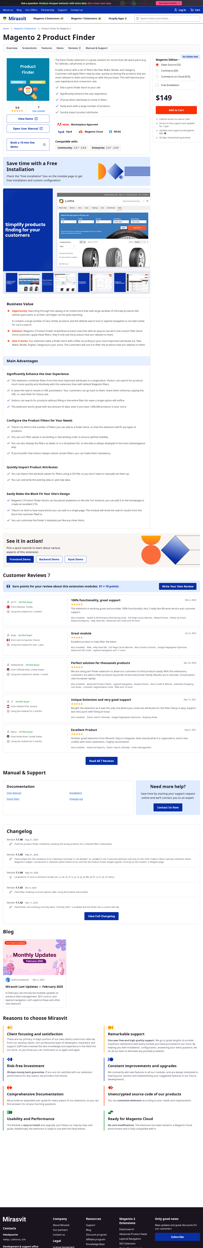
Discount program (96, 1234)
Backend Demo (49, 559)
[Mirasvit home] (27, 1219)
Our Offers (31, 10)
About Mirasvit (61, 1225)
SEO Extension (127, 1243)
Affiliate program (95, 1239)
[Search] (136, 17)
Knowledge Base (95, 1244)
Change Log (76, 799)
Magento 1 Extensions (86, 18)
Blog (19, 10)
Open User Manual (25, 128)
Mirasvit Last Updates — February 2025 (34, 987)
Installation (75, 793)
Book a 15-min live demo (22, 144)
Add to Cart (176, 110)
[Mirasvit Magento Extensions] (14, 18)
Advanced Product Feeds (133, 1234)
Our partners (60, 1229)
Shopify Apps (117, 18)
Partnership (47, 10)
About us (8, 10)
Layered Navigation (130, 1238)
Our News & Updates (15, 942)
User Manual (14, 793)
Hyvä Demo (75, 559)
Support (62, 10)
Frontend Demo (20, 559)
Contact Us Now (168, 807)
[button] (146, 282)
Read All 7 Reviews (101, 761)
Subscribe (177, 1237)
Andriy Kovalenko (20, 979)
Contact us (77, 10)
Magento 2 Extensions (48, 18)
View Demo (25, 118)
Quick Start (13, 799)
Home (6, 28)
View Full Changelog (101, 916)
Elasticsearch (126, 1229)
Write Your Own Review (177, 586)
